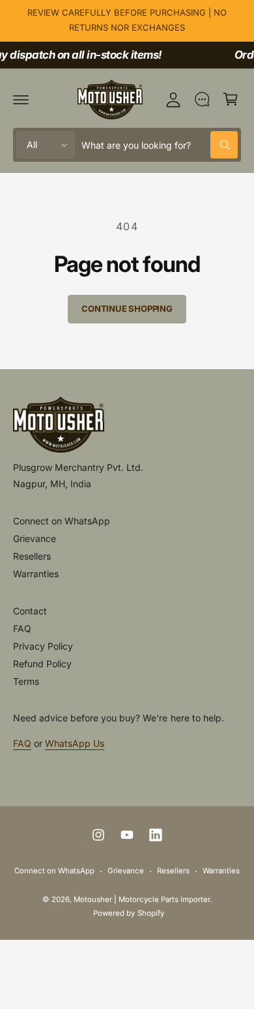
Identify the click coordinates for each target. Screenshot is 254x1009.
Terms (26, 681)
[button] (21, 99)
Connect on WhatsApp (61, 520)
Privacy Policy (43, 646)
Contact (30, 610)
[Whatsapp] (202, 99)
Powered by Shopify (128, 913)
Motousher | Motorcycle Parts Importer (142, 899)
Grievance (34, 538)
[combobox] (159, 145)
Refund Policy (42, 663)
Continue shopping (127, 308)
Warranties (36, 573)
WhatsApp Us (74, 743)
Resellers (32, 556)
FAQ (22, 628)
